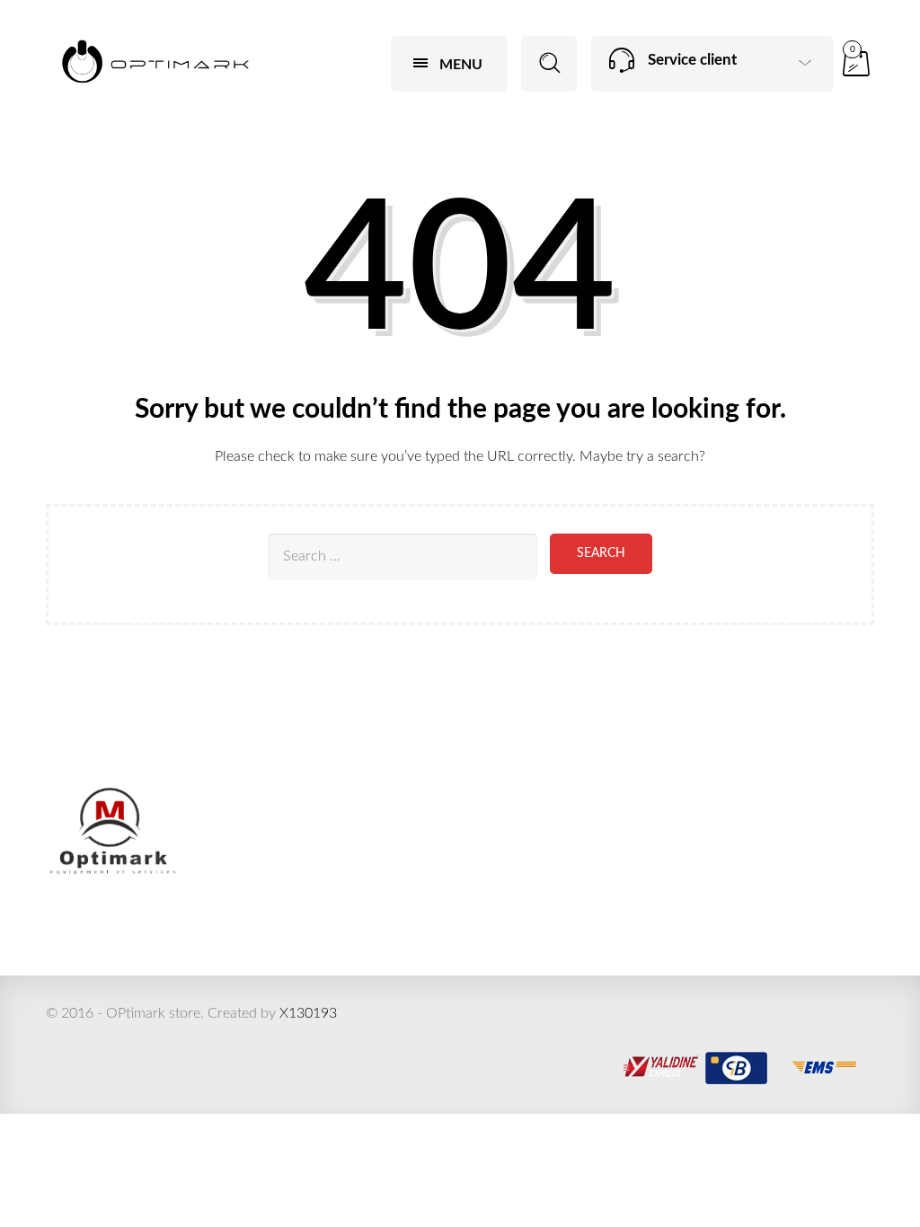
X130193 (308, 1013)
